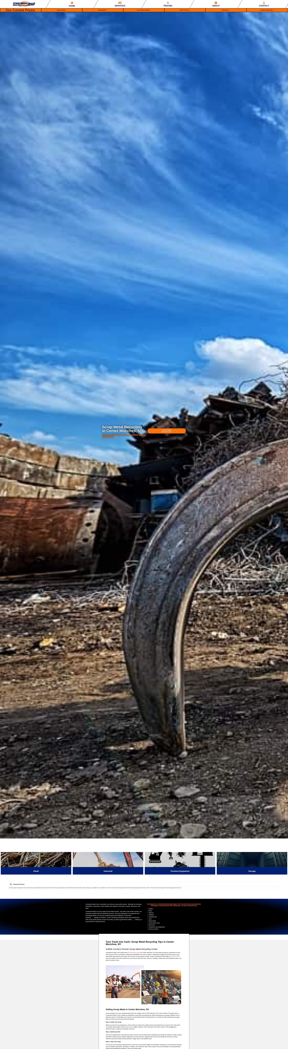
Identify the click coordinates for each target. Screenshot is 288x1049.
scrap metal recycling (135, 952)
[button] (2, 885)
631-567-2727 (174, 956)
